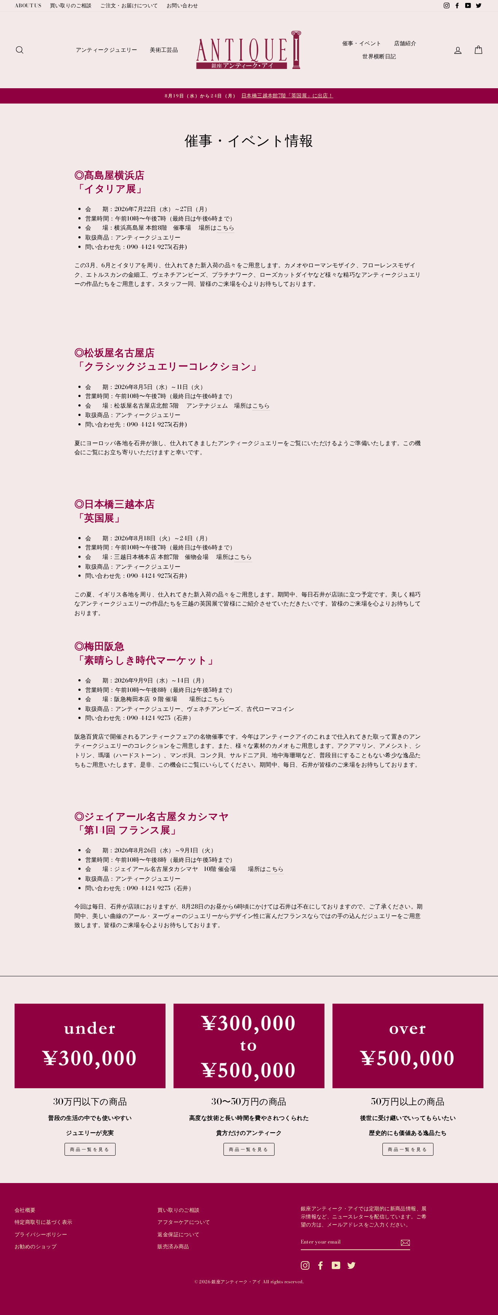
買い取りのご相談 (71, 5)
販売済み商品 (173, 1246)
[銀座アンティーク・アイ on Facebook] (320, 1265)
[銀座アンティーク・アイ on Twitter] (351, 1265)
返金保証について (178, 1234)
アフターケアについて (183, 1222)
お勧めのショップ (36, 1246)
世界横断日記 (379, 56)
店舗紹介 (405, 43)
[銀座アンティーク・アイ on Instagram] (305, 1265)
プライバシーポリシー (41, 1234)
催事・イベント (362, 43)
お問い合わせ (182, 5)
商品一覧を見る (90, 1149)
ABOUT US (28, 5)
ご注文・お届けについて (129, 5)
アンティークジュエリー (106, 50)
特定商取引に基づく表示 (43, 1222)
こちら (225, 227)
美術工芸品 (164, 50)
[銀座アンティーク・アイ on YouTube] (336, 1265)
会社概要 (25, 1210)
